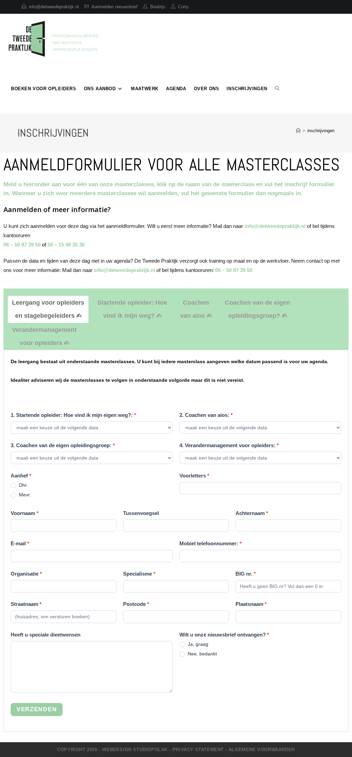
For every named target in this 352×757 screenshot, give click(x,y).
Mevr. (24, 494)
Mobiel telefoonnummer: (210, 543)
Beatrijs (157, 6)
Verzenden (36, 709)
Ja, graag (197, 644)
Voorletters (194, 476)
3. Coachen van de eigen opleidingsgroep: (63, 445)
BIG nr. (245, 574)
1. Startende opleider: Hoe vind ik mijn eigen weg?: (73, 415)
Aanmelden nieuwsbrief (114, 6)
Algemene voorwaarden (262, 749)
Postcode (136, 604)
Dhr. (23, 485)
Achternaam (251, 513)
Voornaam (24, 513)
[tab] (48, 309)
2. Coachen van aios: (206, 415)
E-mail (20, 543)
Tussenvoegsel (141, 513)
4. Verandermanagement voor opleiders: (229, 445)
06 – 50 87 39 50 (22, 245)
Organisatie (26, 574)
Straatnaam (26, 604)
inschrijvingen (320, 130)
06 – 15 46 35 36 (66, 245)
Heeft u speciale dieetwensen (45, 635)
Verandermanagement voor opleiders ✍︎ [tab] (44, 336)
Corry (183, 6)
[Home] (298, 130)
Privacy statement (198, 749)
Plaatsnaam (251, 604)
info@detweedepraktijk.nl (54, 6)
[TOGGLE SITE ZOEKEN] (277, 89)
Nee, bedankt (201, 653)
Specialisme (139, 574)
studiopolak (150, 749)
